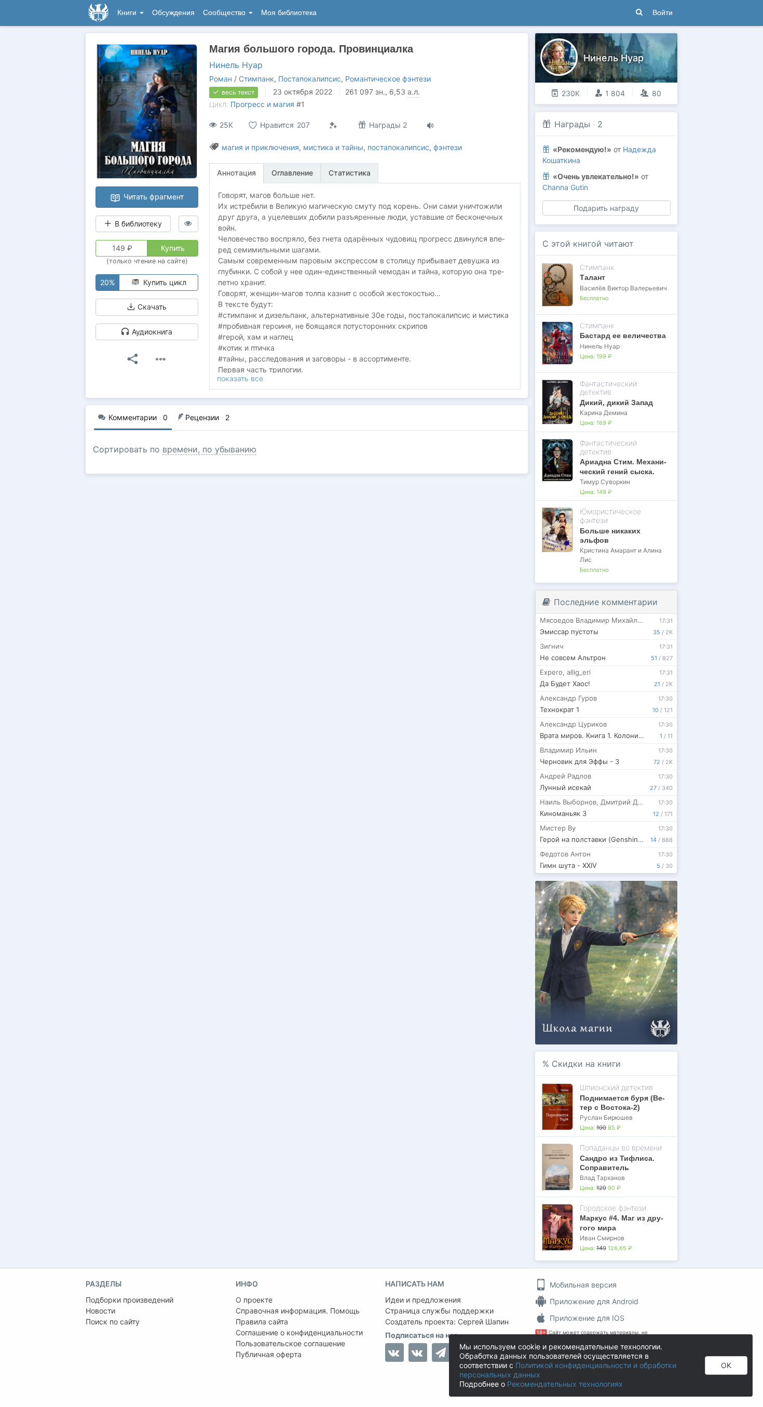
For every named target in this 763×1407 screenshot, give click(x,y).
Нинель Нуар (236, 65)
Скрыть (655, 892)
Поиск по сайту (113, 1321)
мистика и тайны (333, 147)
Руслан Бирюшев (606, 1117)
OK (726, 1365)
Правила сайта (262, 1321)
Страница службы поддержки (439, 1310)
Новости (100, 1310)
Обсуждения (173, 13)
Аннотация (236, 172)
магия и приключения (260, 147)
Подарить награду (606, 208)
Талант (592, 277)
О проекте (254, 1299)
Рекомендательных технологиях (565, 1383)
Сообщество (225, 13)
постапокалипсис (398, 147)
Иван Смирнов (602, 1238)
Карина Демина (604, 413)
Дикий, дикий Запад (616, 402)
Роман (220, 78)
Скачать (151, 306)
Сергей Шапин (483, 1321)
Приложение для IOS (586, 1318)
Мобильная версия (582, 1284)
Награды (572, 124)
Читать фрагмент (152, 196)
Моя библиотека (289, 13)
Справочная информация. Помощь (298, 1310)
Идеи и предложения (423, 1299)
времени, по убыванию (209, 449)
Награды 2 (387, 124)
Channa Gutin (565, 187)
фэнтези (447, 147)
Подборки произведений (129, 1299)
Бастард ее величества (623, 335)
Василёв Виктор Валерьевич (623, 288)
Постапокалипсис (309, 78)
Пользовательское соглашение (290, 1343)
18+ (541, 1332)
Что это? (609, 892)
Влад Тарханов (602, 1178)
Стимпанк (256, 78)
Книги (128, 13)
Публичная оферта (269, 1354)
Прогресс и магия (262, 104)
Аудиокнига (151, 331)
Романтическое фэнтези (388, 78)
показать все (240, 378)
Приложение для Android (593, 1301)
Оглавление (292, 172)
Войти (662, 13)
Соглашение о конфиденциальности (299, 1332)
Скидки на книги (586, 1063)
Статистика (350, 172)
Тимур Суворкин (605, 482)
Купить (173, 248)
